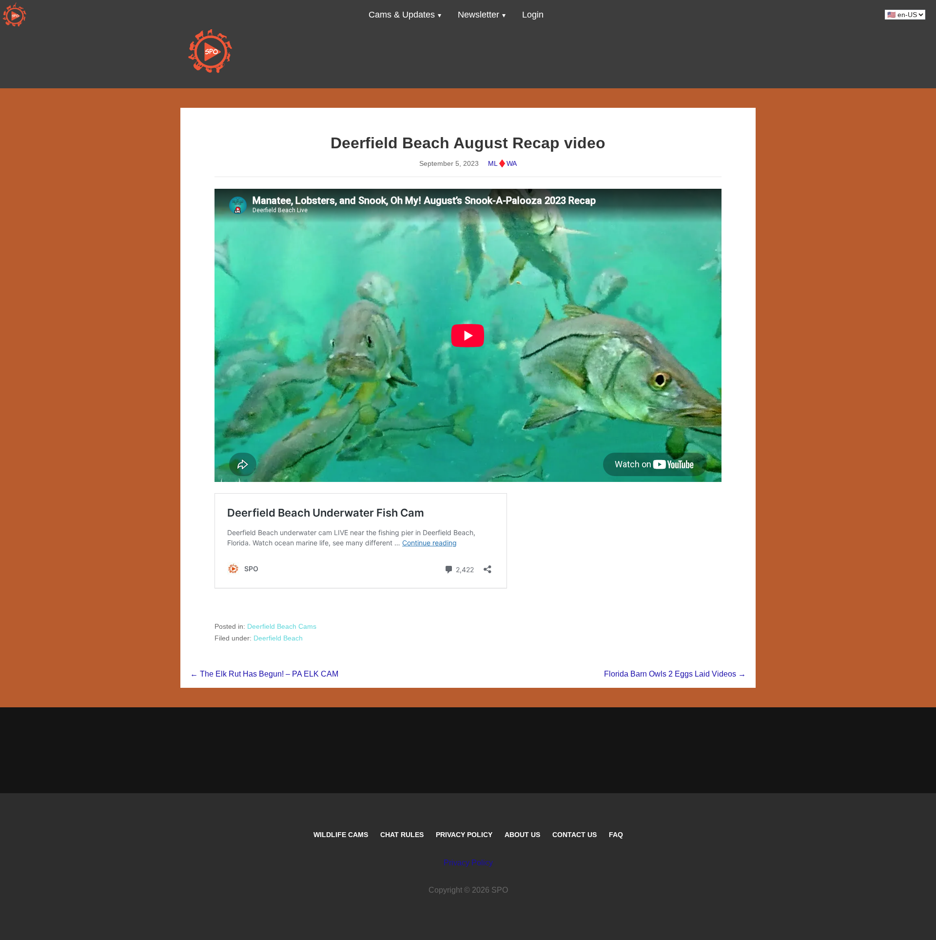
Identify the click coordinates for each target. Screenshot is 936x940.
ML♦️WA (502, 163)
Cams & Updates (402, 15)
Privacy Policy (464, 835)
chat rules (402, 835)
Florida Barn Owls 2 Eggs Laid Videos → (675, 674)
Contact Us (574, 835)
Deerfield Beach (278, 638)
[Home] (14, 14)
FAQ (616, 835)
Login (533, 15)
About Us (522, 835)
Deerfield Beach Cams (281, 626)
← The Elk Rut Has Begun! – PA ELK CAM (264, 674)
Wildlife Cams (340, 835)
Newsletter (478, 15)
